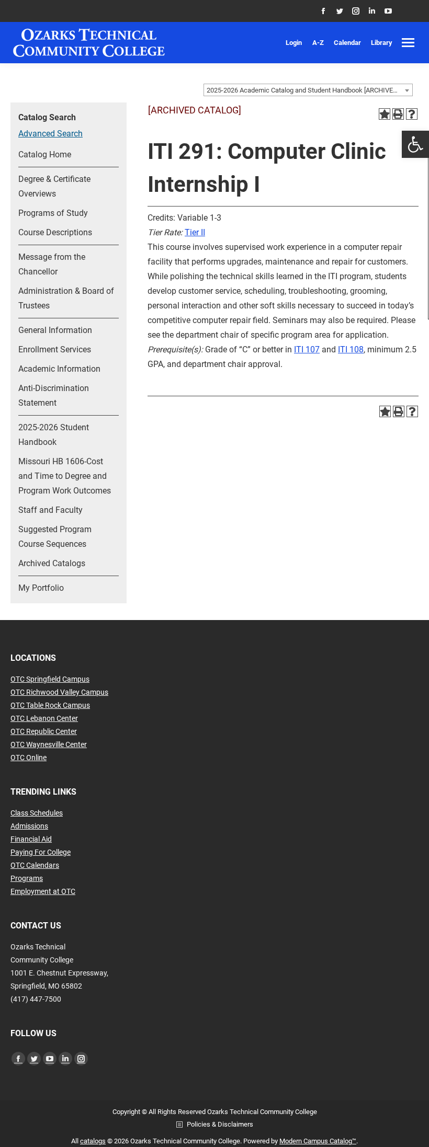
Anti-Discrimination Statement (53, 395)
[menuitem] (294, 42)
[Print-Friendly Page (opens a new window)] (398, 114)
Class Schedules (36, 813)
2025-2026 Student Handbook (53, 434)
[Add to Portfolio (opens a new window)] (384, 114)
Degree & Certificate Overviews (54, 186)
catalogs (93, 1141)
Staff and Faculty (50, 510)
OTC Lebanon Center (44, 718)
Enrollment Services (54, 349)
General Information (55, 330)
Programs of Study (53, 213)
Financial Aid (31, 839)
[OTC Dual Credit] (88, 42)
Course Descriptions (55, 232)
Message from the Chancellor (51, 264)
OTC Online (28, 757)
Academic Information (59, 369)
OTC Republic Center (43, 731)
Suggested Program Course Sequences (55, 536)
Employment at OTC (42, 891)
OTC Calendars (34, 865)
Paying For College (40, 852)
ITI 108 (351, 349)
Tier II (195, 232)
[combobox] (308, 90)
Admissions (29, 826)
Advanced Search (50, 134)
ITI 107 (307, 349)
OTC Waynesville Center (48, 744)
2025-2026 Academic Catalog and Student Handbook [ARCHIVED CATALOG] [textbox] (309, 90)
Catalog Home (44, 154)
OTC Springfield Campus (49, 679)
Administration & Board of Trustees (66, 298)
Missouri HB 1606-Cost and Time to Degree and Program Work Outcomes (64, 476)
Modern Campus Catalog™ (317, 1141)
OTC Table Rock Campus (50, 705)
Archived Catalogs (51, 563)
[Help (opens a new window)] (411, 114)
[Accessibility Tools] (415, 144)
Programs (26, 878)
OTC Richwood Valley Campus (59, 692)
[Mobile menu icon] (408, 42)
